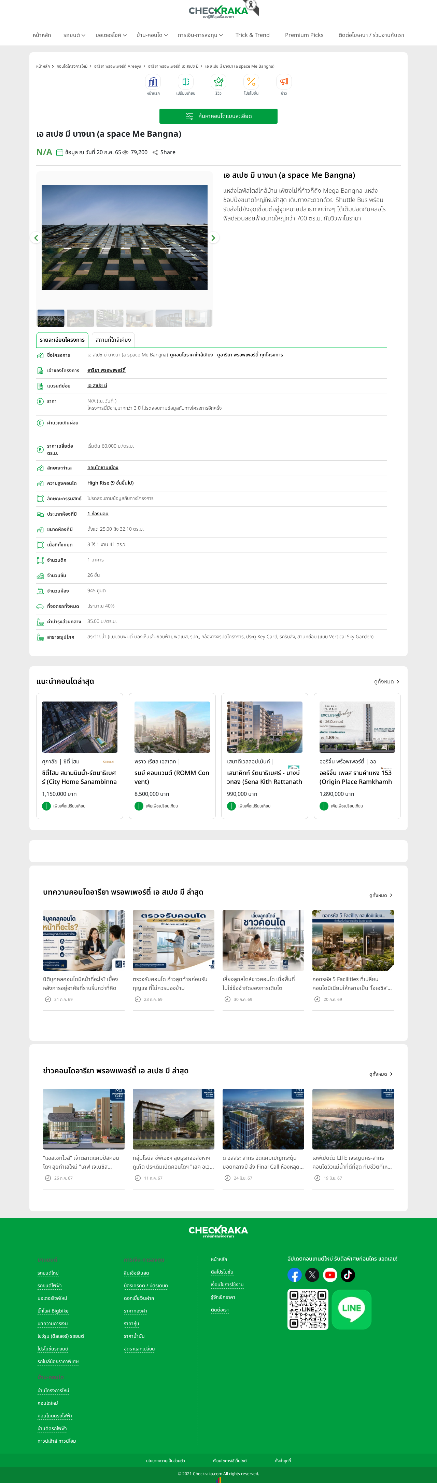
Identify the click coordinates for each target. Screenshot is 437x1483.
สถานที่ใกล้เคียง (113, 340)
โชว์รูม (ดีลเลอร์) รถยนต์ (61, 1336)
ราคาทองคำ (135, 1311)
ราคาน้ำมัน (134, 1336)
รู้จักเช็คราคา (223, 1297)
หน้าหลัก (42, 35)
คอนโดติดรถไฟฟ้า (55, 1415)
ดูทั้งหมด (384, 682)
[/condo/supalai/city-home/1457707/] (79, 727)
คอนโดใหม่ (48, 1403)
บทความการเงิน (53, 1323)
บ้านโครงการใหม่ (53, 1390)
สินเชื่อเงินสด (136, 1273)
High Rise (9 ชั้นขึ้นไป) (110, 483)
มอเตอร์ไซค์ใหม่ (52, 1298)
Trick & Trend (253, 35)
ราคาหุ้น (131, 1323)
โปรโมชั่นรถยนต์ (53, 1348)
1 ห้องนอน (98, 513)
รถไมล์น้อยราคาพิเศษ (58, 1361)
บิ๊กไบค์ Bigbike (53, 1311)
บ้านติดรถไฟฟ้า (52, 1428)
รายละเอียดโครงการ (62, 340)
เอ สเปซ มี (97, 385)
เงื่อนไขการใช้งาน (227, 1284)
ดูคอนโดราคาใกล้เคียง (191, 354)
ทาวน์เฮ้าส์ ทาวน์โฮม (57, 1441)
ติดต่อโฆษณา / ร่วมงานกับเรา (371, 35)
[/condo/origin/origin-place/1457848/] (357, 727)
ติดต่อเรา (220, 1310)
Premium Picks (304, 35)
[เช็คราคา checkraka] (218, 12)
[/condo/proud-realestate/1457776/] (172, 727)
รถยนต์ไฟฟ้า (50, 1285)
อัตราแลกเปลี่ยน (139, 1348)
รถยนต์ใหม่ (48, 1273)
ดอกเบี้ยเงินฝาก (139, 1298)
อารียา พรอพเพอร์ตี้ (106, 370)
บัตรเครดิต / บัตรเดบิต (146, 1285)
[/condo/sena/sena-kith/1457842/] (264, 727)
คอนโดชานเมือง (102, 467)
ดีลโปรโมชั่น (222, 1272)
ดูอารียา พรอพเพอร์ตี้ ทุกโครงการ (250, 354)
